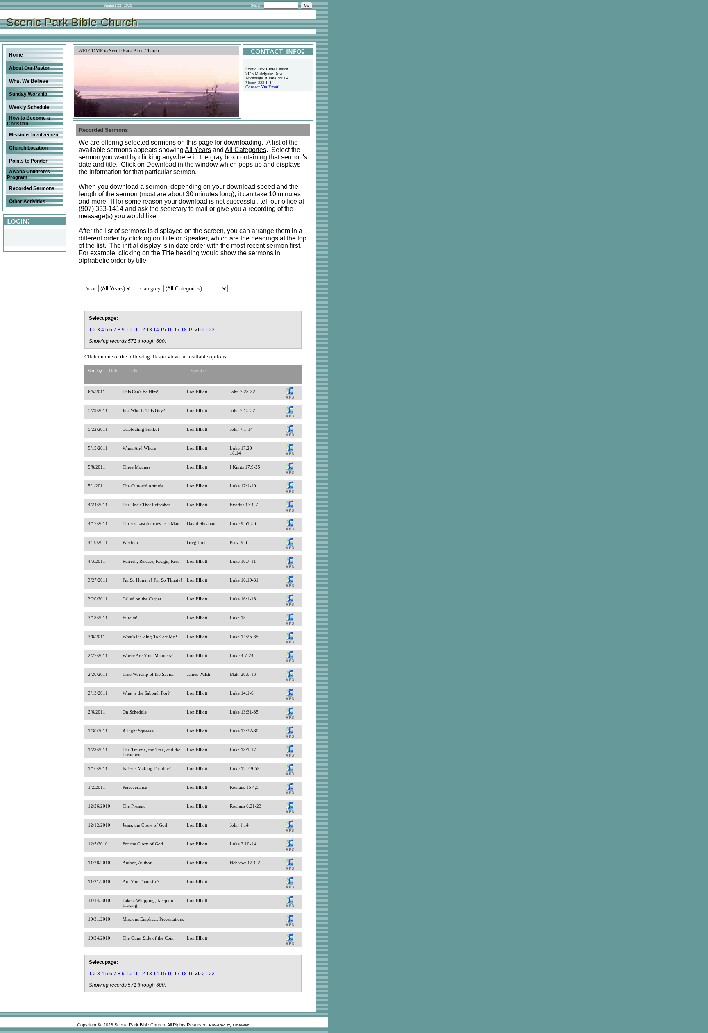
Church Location (28, 148)
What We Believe (28, 81)
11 (135, 330)
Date (113, 370)
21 (205, 330)
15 (163, 330)
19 (191, 330)
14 (156, 330)
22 (212, 330)
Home (16, 55)
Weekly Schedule (29, 107)
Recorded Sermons (31, 188)
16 (170, 330)
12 (142, 330)
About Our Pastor (29, 68)
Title (134, 370)
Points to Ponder (28, 161)
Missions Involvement (34, 135)
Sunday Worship (28, 94)
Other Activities (27, 201)
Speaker (199, 370)
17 (177, 330)
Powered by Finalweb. (230, 1025)
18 (184, 330)
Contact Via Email (262, 87)
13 (149, 330)
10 (129, 330)
